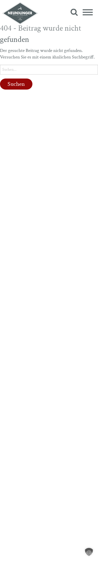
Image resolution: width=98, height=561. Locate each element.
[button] (89, 552)
